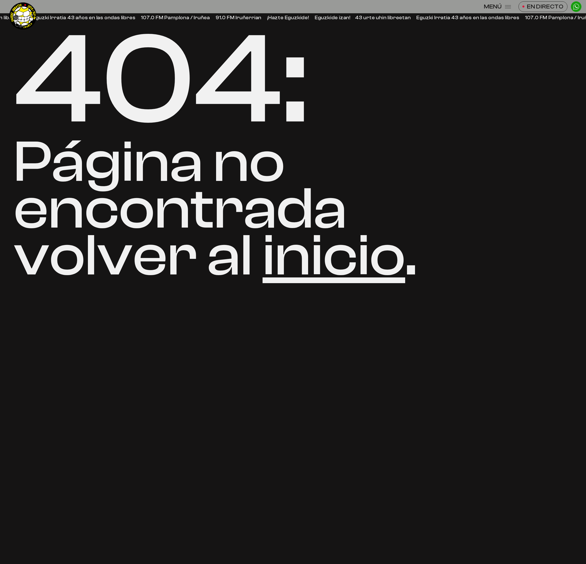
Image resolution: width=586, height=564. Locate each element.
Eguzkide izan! (330, 17)
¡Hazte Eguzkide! (286, 17)
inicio (334, 255)
